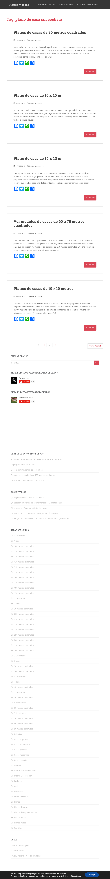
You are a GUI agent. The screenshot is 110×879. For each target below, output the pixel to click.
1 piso (16, 541)
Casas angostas (21, 739)
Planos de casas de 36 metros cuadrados (50, 32)
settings (77, 876)
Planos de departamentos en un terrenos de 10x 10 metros (37, 459)
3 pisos (17, 661)
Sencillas (18, 828)
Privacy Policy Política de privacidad (26, 856)
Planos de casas (66, 4)
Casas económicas (22, 744)
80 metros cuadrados (23, 723)
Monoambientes (21, 796)
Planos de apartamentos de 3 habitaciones (43, 502)
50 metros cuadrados (23, 697)
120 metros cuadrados (24, 556)
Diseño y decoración (46, 4)
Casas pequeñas (21, 760)
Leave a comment (36, 40)
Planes (17, 802)
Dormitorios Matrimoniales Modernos (27, 480)
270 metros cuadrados (24, 645)
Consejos (18, 765)
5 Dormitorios (20, 692)
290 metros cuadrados (24, 650)
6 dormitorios (20, 702)
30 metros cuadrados (23, 666)
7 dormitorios (20, 713)
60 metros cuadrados (23, 708)
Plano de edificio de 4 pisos (35, 508)
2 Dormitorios (20, 598)
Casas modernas (21, 755)
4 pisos (17, 682)
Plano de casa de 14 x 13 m (37, 158)
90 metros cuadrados (23, 729)
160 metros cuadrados (24, 577)
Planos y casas (19, 4)
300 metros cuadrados (24, 671)
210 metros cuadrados (24, 619)
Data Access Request (20, 845)
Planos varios (20, 822)
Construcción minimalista (25, 770)
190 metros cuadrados (24, 593)
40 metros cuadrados (23, 687)
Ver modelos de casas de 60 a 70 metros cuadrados (49, 223)
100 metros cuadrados (24, 546)
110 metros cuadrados (24, 551)
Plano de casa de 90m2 (33, 497)
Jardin (16, 786)
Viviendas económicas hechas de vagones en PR (48, 518)
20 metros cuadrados (23, 608)
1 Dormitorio (19, 535)
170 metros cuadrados (24, 582)
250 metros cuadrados (24, 635)
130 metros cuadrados (24, 561)
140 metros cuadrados (24, 567)
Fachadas (18, 781)
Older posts (94, 346)
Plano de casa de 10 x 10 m (37, 95)
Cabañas (18, 734)
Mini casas (18, 791)
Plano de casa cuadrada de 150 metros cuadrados (33, 475)
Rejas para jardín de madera (23, 464)
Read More (90, 72)
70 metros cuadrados (23, 718)
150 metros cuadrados (24, 572)
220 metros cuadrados (24, 624)
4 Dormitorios (20, 676)
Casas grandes (20, 749)
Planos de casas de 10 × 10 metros (43, 288)
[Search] (96, 363)
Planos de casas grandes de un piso (42, 513)
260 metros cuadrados (24, 640)
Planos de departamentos (88, 4)
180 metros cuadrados (24, 588)
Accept (92, 875)
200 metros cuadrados (24, 614)
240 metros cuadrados (24, 629)
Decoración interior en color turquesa (27, 470)
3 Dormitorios (20, 655)
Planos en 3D (20, 817)
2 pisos (17, 603)
